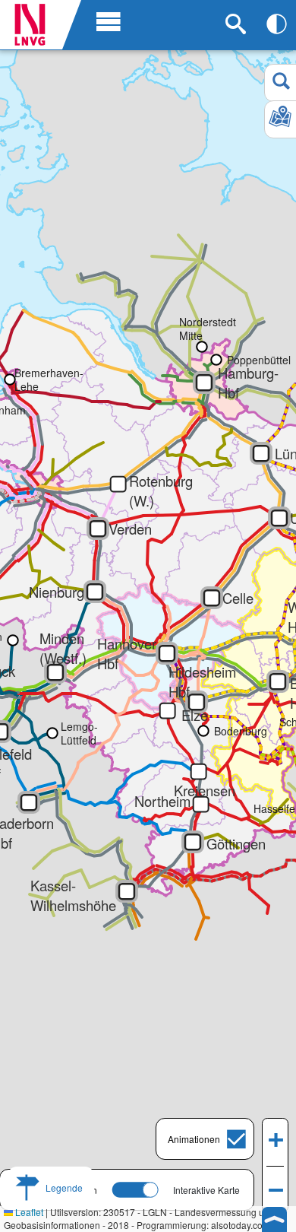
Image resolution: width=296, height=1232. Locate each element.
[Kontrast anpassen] (276, 24)
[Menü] (105, 20)
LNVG (35, 24)
